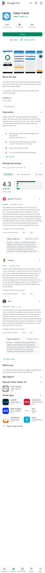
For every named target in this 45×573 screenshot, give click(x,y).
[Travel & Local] (9, 106)
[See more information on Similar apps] (41, 395)
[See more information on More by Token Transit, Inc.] (41, 382)
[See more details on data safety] (10, 156)
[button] (22, 27)
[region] (22, 25)
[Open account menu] (41, 3)
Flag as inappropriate (13, 426)
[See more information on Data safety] (41, 112)
